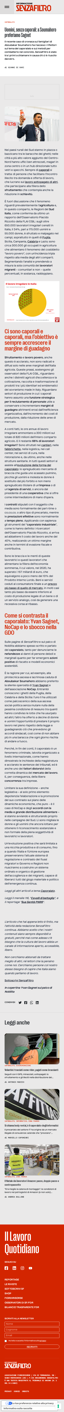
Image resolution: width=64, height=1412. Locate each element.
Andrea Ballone (16, 1197)
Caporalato (9, 22)
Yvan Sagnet (40, 685)
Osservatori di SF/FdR (19, 1303)
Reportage (12, 1280)
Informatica (21, 1121)
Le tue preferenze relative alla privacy (33, 1403)
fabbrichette (13, 449)
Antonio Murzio (16, 1082)
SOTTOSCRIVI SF (14, 1289)
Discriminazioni (23, 1065)
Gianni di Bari (16, 67)
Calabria (32, 241)
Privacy (8, 1391)
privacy (43, 1341)
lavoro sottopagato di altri (41, 182)
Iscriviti (32, 1347)
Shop (8, 1293)
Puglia (46, 237)
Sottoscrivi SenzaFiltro (19, 980)
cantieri (46, 445)
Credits (25, 1391)
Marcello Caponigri (18, 1137)
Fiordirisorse (14, 1298)
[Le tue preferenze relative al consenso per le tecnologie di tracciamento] (58, 1406)
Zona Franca (33, 1121)
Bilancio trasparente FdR (22, 1307)
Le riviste (11, 1284)
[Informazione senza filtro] (32, 1365)
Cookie (17, 1391)
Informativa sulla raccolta (18, 1408)
